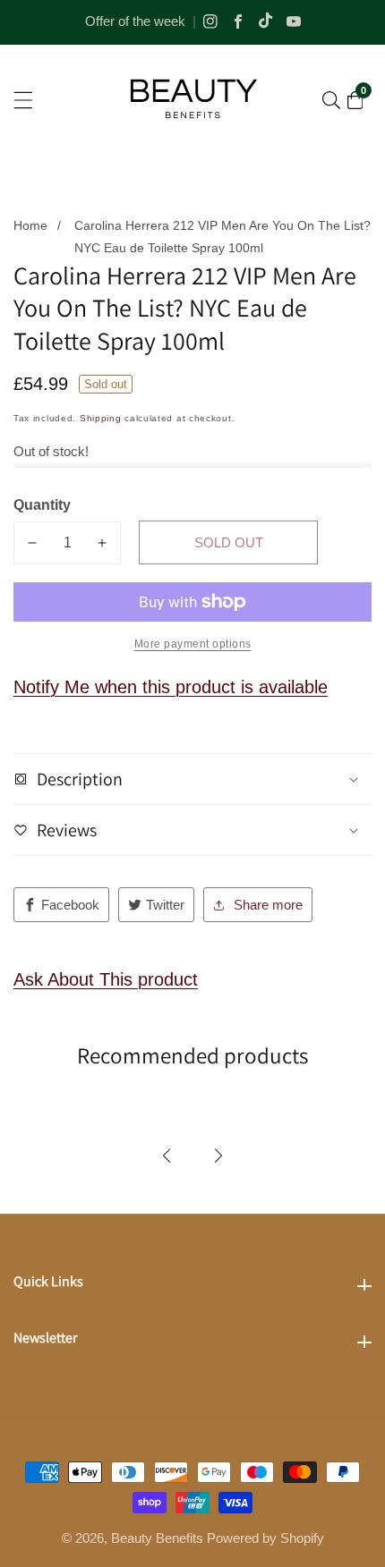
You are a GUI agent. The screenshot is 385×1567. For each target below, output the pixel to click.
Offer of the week (135, 21)
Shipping (101, 418)
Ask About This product (105, 979)
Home (30, 225)
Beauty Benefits (157, 1538)
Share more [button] (268, 904)
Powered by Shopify (265, 1538)
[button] (166, 1155)
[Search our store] (331, 100)
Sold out (228, 542)
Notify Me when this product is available (170, 687)
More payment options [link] (193, 644)
